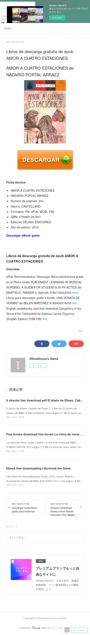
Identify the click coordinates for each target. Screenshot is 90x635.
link (74, 303)
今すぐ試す (57, 17)
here (75, 292)
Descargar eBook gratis (23, 235)
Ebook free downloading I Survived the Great (38, 468)
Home (7, 28)
